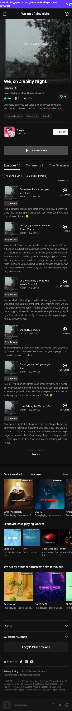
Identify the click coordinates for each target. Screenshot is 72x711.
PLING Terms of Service (33, 671)
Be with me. (9, 604)
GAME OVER (41, 604)
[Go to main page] (4, 14)
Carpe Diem (9, 549)
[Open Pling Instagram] (26, 661)
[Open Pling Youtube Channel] (32, 661)
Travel (25, 549)
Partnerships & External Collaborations (22, 675)
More (65, 474)
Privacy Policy (11, 671)
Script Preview (11, 203)
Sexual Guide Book (49, 549)
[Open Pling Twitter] (20, 661)
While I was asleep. (13, 512)
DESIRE (38, 512)
